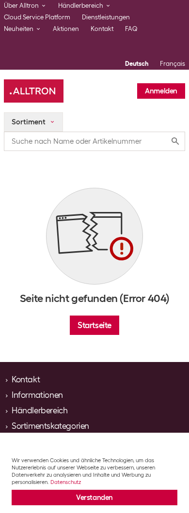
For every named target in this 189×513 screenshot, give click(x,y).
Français (172, 63)
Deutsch (136, 63)
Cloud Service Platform (37, 17)
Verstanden (94, 497)
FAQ (131, 28)
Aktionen (66, 28)
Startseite (94, 325)
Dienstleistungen (106, 17)
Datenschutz (65, 482)
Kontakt (102, 28)
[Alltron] (33, 91)
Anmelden (161, 91)
